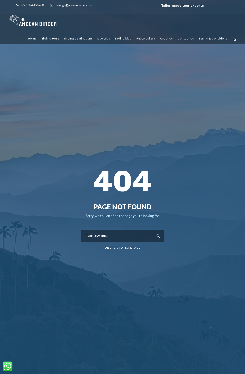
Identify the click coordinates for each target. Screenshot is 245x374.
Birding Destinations (78, 38)
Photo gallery (145, 38)
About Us (166, 38)
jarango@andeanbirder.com (74, 5)
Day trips (103, 38)
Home (32, 38)
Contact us (186, 38)
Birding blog (123, 38)
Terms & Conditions (213, 38)
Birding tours (51, 38)
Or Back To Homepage (122, 247)
